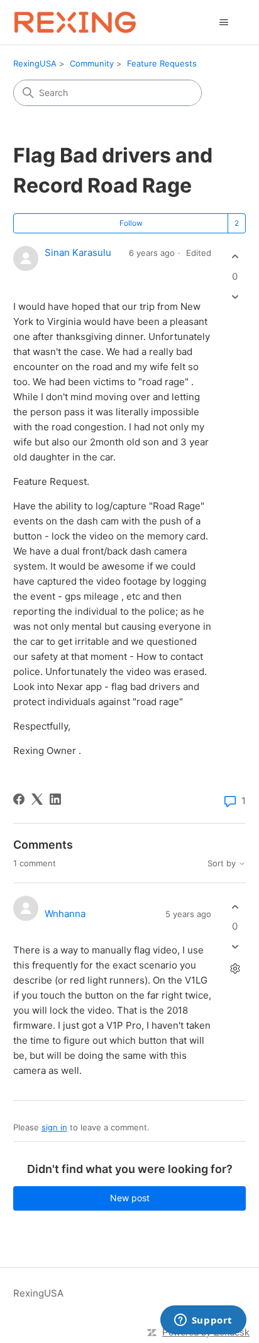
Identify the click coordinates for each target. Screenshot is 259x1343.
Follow (131, 223)
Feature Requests (162, 63)
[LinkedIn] (55, 799)
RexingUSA (35, 63)
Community (92, 63)
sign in (54, 1127)
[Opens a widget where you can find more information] (203, 1321)
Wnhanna (65, 914)
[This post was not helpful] (235, 296)
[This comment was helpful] (235, 907)
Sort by (222, 863)
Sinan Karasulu (78, 252)
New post (130, 1197)
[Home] (75, 22)
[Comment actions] (235, 969)
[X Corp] (37, 799)
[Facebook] (19, 799)
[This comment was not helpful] (235, 947)
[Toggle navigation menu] (223, 23)
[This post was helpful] (235, 257)
